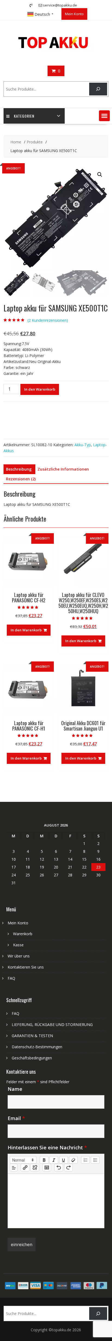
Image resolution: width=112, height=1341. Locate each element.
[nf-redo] (68, 1167)
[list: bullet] (95, 1160)
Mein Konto (74, 13)
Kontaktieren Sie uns (26, 967)
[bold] (44, 1160)
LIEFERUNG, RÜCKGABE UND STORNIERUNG (52, 1024)
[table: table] (46, 1167)
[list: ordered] (85, 1160)
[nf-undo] (58, 1167)
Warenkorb (22, 933)
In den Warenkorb (39, 389)
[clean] (73, 1160)
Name (15, 1089)
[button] (104, 115)
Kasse (18, 944)
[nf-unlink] (34, 1167)
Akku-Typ (82, 444)
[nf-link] (25, 1167)
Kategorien (24, 116)
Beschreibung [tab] (19, 469)
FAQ (11, 978)
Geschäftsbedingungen (32, 1057)
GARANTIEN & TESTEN (32, 1035)
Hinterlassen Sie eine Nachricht (47, 1147)
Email (16, 1118)
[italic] (53, 1160)
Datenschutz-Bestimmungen (37, 1046)
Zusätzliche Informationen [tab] (63, 469)
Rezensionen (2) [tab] (21, 478)
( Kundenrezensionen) (47, 320)
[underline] (63, 1160)
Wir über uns (19, 956)
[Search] (98, 89)
